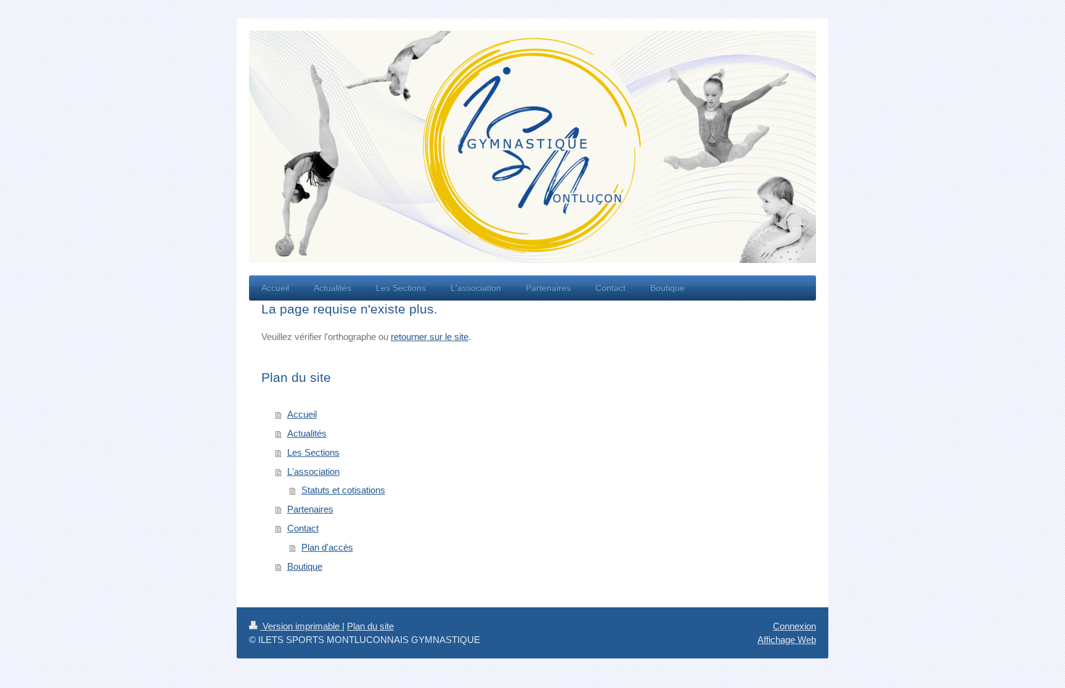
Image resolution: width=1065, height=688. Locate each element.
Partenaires (310, 509)
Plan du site (370, 626)
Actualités (307, 433)
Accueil (302, 414)
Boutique (304, 566)
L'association (313, 471)
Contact (303, 528)
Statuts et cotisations (343, 490)
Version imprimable (301, 626)
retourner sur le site (429, 336)
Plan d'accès (327, 547)
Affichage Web (786, 639)
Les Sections (313, 452)
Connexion (794, 626)
